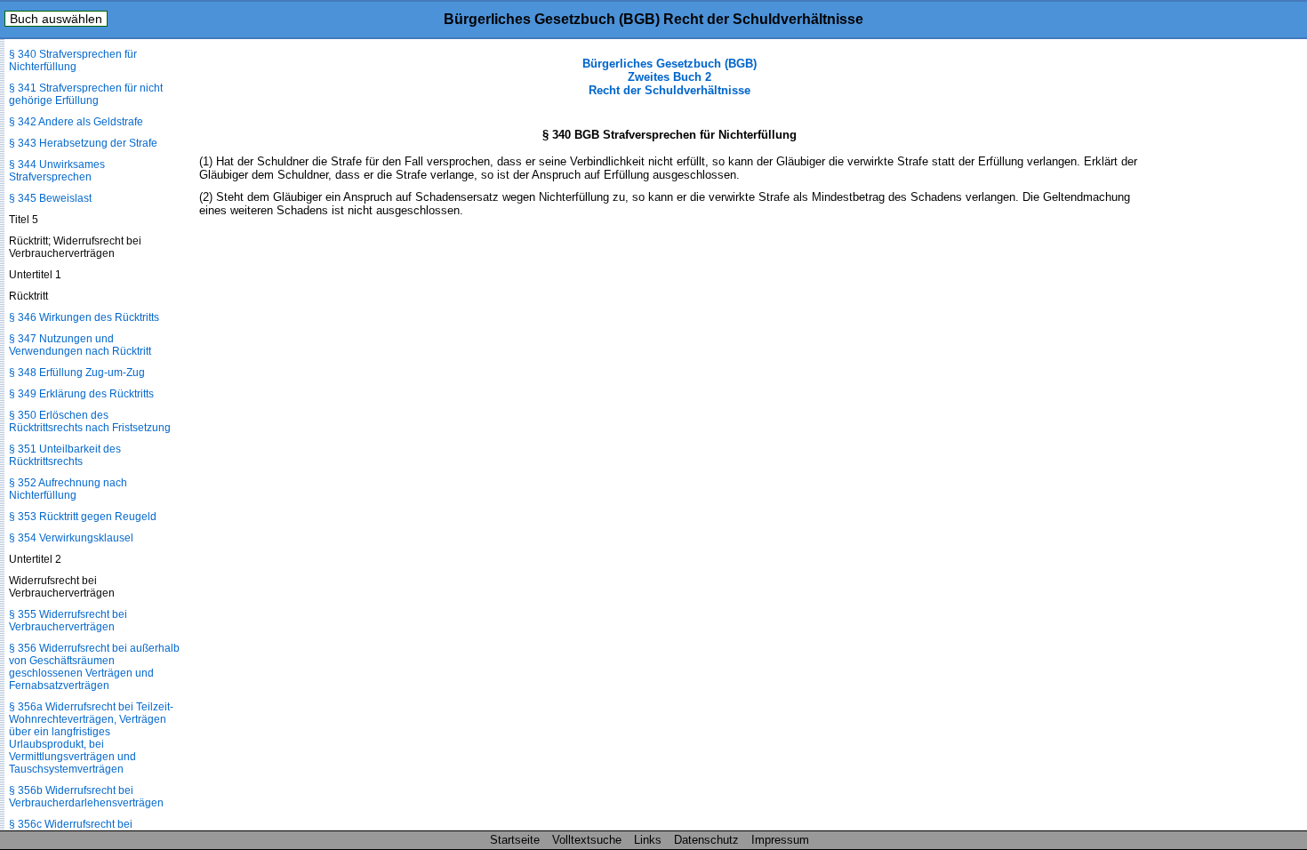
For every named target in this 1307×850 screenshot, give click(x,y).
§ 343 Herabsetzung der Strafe (83, 143)
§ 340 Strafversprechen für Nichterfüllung (73, 60)
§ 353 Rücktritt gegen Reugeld (82, 516)
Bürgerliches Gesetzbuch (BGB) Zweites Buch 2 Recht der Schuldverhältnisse (669, 77)
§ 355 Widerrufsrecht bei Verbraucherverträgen (68, 620)
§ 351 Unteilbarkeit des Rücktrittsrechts (65, 455)
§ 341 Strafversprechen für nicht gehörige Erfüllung (86, 94)
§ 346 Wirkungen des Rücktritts (84, 317)
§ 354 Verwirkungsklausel (71, 538)
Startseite (515, 839)
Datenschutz (706, 839)
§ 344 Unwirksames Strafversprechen (57, 170)
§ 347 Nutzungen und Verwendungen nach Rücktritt (80, 345)
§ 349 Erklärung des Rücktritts (81, 394)
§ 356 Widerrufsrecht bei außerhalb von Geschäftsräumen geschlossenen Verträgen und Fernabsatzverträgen (94, 667)
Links (648, 839)
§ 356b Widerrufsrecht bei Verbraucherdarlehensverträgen (86, 796)
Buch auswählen (56, 19)
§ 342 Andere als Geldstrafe (76, 122)
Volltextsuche (586, 839)
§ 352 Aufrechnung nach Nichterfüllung (68, 489)
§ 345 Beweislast (50, 198)
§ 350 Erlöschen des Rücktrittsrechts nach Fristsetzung (90, 421)
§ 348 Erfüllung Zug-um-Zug (77, 372)
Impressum (780, 839)
